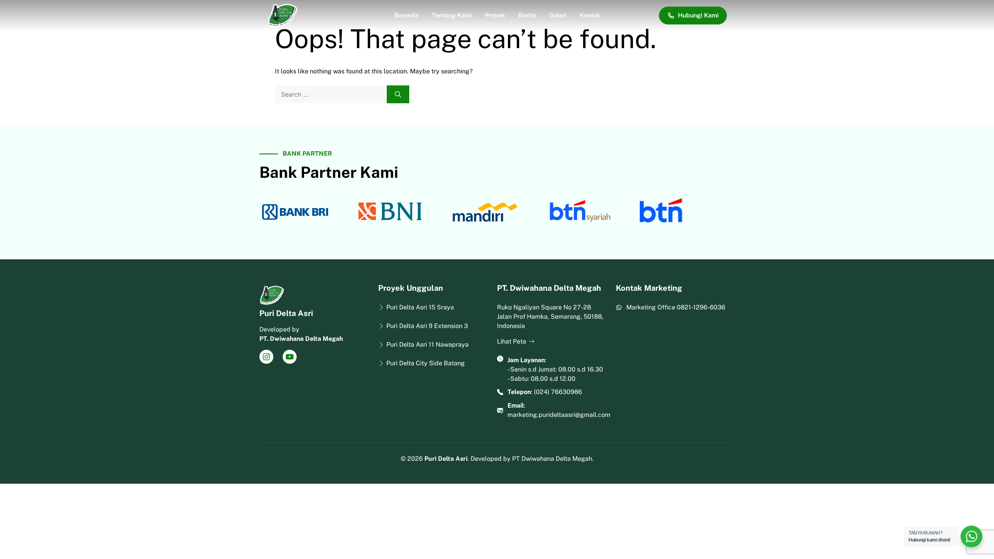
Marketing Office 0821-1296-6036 (675, 307)
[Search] (398, 94)
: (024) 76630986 (544, 392)
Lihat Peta (511, 341)
